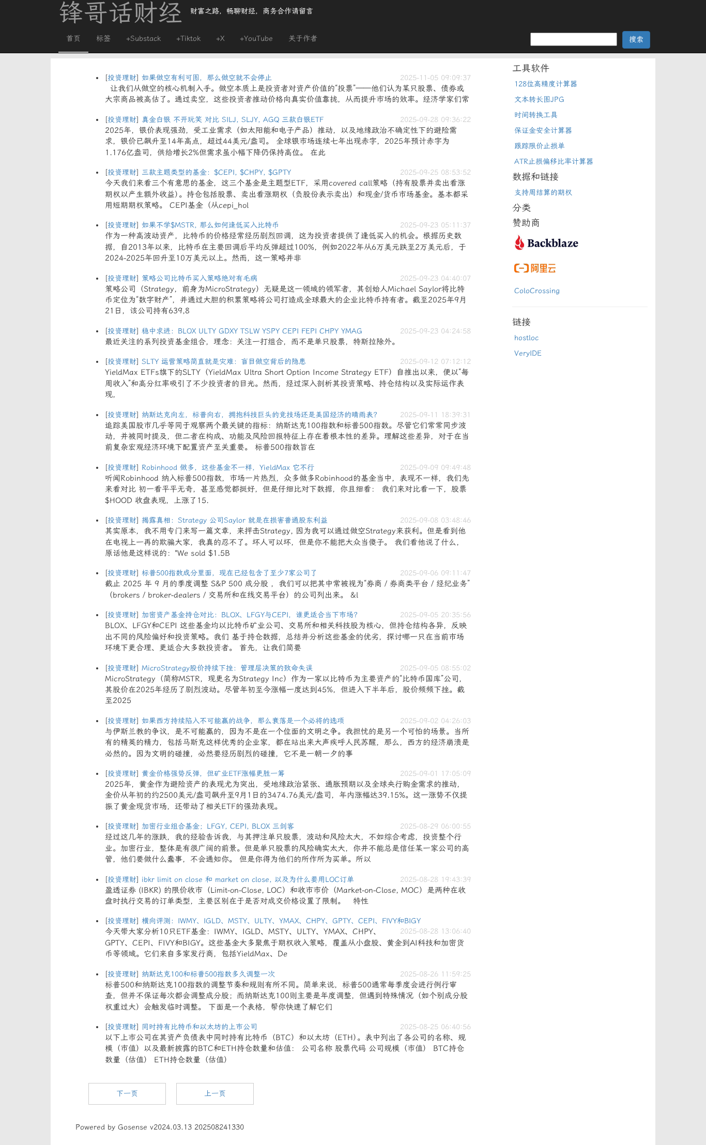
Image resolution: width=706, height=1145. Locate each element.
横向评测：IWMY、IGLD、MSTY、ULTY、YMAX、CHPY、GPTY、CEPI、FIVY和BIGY (281, 921)
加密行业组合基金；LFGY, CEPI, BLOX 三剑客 (218, 826)
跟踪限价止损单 (539, 146)
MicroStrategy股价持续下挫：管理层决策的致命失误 (227, 668)
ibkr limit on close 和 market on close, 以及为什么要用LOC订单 (248, 879)
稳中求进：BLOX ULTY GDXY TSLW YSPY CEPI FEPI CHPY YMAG (252, 331)
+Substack (143, 38)
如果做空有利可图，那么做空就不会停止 (207, 77)
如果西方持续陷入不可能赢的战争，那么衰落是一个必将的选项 (243, 720)
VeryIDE (528, 353)
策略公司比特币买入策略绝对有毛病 (199, 278)
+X (220, 38)
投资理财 (122, 77)
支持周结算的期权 (543, 192)
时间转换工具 (536, 115)
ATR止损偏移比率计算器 (553, 161)
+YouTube (256, 38)
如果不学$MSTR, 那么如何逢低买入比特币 (210, 225)
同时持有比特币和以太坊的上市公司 (199, 1026)
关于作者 (302, 38)
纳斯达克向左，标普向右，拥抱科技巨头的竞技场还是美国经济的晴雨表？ (261, 414)
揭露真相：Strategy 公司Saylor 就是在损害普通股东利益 (235, 520)
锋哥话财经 (120, 13)
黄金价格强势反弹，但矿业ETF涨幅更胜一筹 (213, 773)
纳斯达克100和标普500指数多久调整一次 (208, 974)
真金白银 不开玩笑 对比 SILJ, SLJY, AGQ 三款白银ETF (233, 119)
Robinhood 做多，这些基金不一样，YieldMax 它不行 (228, 467)
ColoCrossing (537, 290)
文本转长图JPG (539, 99)
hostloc (526, 337)
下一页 (127, 1093)
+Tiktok (188, 38)
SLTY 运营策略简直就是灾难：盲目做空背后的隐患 (224, 361)
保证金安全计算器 (543, 130)
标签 (103, 38)
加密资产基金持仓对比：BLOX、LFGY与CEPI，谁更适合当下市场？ (251, 614)
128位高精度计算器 (545, 84)
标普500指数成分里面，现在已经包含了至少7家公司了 (229, 573)
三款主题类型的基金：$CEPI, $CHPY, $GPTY (216, 172)
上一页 (215, 1093)
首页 (73, 38)
